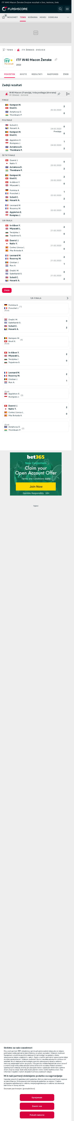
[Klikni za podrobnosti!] (35, 109)
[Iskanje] (60, 9)
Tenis (10, 50)
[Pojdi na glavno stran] (17, 9)
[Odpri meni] (67, 9)
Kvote (23, 74)
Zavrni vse (37, 1106)
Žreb (65, 74)
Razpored (52, 74)
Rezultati (36, 74)
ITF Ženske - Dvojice (33, 50)
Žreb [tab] (6, 290)
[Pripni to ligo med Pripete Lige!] (56, 59)
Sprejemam (37, 1097)
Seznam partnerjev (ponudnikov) (19, 1088)
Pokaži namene (37, 1115)
